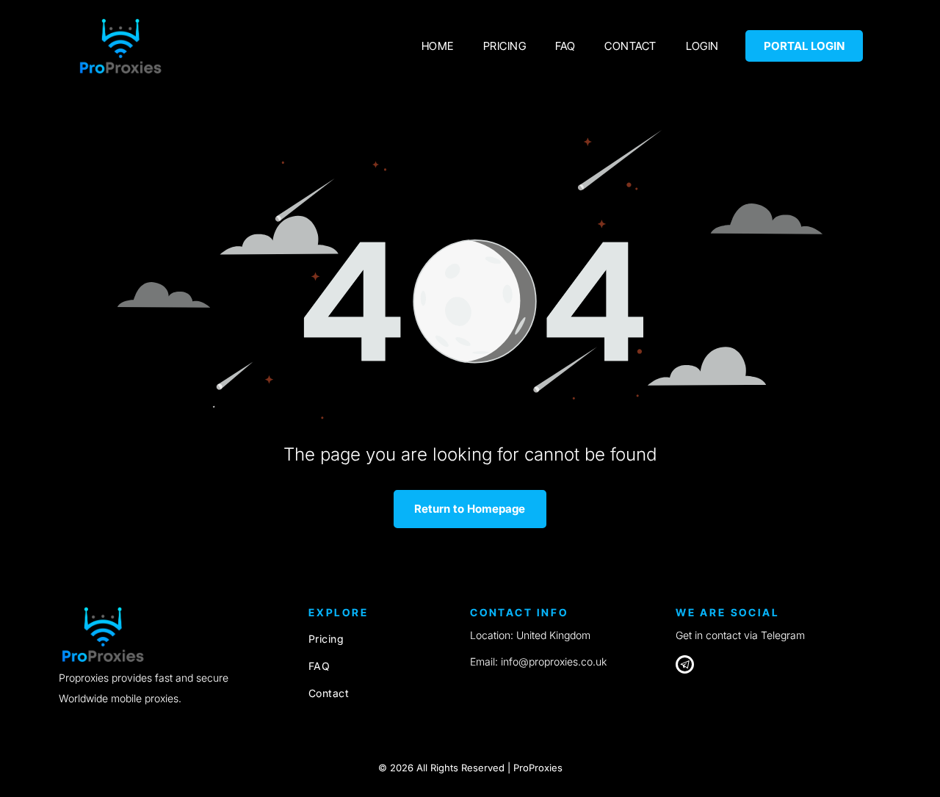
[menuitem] (438, 46)
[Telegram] (685, 666)
